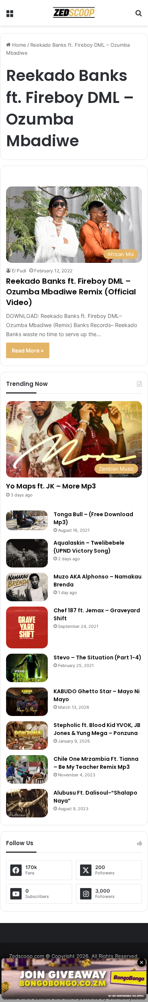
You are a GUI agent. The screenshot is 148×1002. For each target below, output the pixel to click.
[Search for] (138, 15)
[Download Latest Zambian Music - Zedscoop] (74, 12)
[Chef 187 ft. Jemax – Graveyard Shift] (27, 627)
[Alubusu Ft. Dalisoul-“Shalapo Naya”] (27, 803)
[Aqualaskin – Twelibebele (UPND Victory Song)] (27, 553)
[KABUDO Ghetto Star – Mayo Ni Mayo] (27, 701)
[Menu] (9, 15)
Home (18, 45)
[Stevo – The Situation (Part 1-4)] (27, 668)
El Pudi (19, 270)
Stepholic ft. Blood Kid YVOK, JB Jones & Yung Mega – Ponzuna (97, 729)
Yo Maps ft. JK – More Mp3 (51, 486)
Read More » (28, 350)
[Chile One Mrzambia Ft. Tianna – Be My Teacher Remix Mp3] (27, 769)
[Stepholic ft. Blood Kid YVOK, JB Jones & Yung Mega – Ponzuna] (27, 735)
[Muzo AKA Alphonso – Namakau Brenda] (27, 587)
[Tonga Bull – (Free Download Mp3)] (27, 520)
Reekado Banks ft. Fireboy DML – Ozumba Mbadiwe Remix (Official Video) (71, 292)
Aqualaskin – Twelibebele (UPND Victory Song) (89, 547)
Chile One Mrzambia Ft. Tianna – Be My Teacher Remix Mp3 (96, 763)
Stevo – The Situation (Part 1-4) (98, 657)
